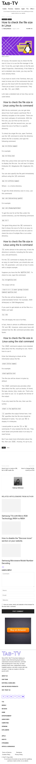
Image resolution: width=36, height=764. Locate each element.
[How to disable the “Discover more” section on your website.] (18, 528)
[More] (19, 32)
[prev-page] (2, 567)
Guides (9, 19)
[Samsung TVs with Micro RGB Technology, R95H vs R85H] (18, 505)
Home (3, 16)
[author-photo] (18, 485)
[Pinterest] (11, 32)
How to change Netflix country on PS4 (27, 469)
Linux (8, 447)
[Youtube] (22, 696)
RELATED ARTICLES (9, 496)
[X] (7, 32)
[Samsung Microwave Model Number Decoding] (18, 550)
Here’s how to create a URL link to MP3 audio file (9, 469)
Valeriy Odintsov (7, 28)
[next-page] (3, 567)
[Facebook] (3, 32)
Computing (9, 16)
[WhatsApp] (15, 32)
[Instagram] (7, 696)
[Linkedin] (11, 696)
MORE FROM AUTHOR (25, 496)
